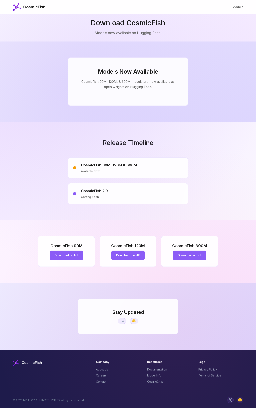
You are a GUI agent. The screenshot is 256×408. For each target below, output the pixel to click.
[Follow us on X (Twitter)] (230, 400)
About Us (102, 369)
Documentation (157, 369)
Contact (101, 381)
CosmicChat (155, 381)
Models (237, 7)
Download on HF (66, 255)
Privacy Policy (207, 369)
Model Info (154, 375)
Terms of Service (209, 375)
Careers (101, 375)
